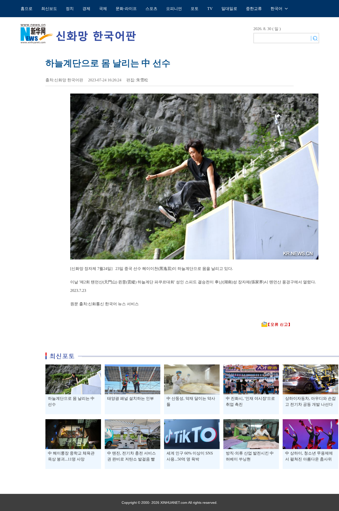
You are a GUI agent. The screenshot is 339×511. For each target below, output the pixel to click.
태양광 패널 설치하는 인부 (130, 398)
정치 (70, 8)
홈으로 (27, 8)
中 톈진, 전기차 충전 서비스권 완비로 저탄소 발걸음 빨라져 (131, 459)
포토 (195, 8)
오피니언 (174, 8)
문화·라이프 (126, 8)
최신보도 (49, 8)
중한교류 (254, 8)
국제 (103, 8)
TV (210, 8)
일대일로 (229, 8)
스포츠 (151, 8)
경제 (86, 8)
